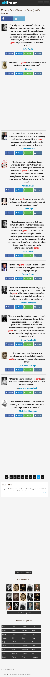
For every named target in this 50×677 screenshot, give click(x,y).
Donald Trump (28, 274)
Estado (4, 657)
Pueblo (24, 657)
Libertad (14, 642)
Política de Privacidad (17, 675)
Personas (34, 642)
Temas (28, 572)
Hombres (24, 630)
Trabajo (14, 653)
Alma (3, 653)
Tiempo (4, 634)
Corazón (24, 646)
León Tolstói (28, 49)
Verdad (4, 638)
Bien (33, 630)
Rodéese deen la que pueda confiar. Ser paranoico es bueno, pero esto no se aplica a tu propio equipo (27, 267)
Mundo (24, 627)
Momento (35, 657)
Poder (33, 638)
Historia (24, 653)
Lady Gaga (28, 208)
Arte (13, 649)
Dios (13, 634)
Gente (24, 634)
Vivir (23, 642)
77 (15, 477)
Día (13, 638)
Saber (33, 646)
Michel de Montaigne (28, 411)
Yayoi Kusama (28, 185)
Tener (33, 634)
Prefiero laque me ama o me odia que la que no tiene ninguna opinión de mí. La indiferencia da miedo (26, 202)
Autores (19, 572)
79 (23, 477)
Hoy (33, 653)
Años (33, 649)
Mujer (4, 642)
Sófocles (28, 69)
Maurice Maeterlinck (28, 388)
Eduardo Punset (28, 148)
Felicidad (25, 649)
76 (11, 477)
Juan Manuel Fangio (28, 365)
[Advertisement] (25, 104)
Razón (14, 657)
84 (42, 477)
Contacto (28, 675)
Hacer (14, 630)
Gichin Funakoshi (28, 340)
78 (19, 477)
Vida (3, 627)
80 (27, 477)
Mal (3, 649)
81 (31, 477)
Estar (23, 638)
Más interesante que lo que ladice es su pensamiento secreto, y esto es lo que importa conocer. (27, 381)
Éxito (13, 627)
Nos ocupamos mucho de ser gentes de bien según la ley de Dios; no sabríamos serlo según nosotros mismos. (27, 404)
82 (35, 477)
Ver (13, 646)
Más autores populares (24, 613)
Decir (3, 646)
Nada (33, 627)
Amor (4, 630)
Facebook (5, 675)
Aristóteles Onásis (28, 302)
